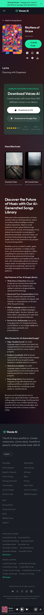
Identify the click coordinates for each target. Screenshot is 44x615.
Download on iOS (25, 110)
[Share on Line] (32, 58)
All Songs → (6, 577)
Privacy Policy (7, 505)
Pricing (26, 481)
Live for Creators (31, 490)
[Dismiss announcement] (41, 3)
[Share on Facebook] (27, 53)
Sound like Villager (9, 551)
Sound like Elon (24, 537)
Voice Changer (8, 490)
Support (5, 522)
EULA (4, 514)
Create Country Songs (11, 570)
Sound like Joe (23, 544)
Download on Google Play (26, 118)
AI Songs (27, 472)
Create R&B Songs (26, 567)
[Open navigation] (4, 10)
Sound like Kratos (9, 544)
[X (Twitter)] (17, 591)
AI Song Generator (9, 481)
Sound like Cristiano (10, 548)
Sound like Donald (9, 537)
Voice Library (29, 468)
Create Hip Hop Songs (27, 563)
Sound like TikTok (25, 551)
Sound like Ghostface (10, 541)
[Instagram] (22, 591)
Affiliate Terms (7, 518)
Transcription (7, 485)
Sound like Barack (26, 548)
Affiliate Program (30, 494)
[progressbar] (22, 613)
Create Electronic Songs (31, 570)
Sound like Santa (27, 541)
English (7, 454)
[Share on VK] (27, 58)
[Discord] (13, 591)
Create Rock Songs (9, 567)
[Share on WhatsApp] (32, 53)
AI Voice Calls (7, 494)
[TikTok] (27, 591)
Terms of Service (9, 509)
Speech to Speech (9, 472)
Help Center (28, 485)
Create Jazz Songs (9, 574)
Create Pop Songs (9, 563)
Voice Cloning (7, 476)
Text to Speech (8, 468)
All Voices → (6, 555)
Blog (26, 476)
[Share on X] (37, 53)
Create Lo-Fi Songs (26, 574)
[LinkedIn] (31, 591)
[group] (22, 613)
